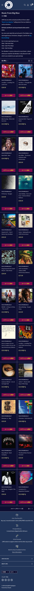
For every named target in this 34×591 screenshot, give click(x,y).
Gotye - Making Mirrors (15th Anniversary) (25, 233)
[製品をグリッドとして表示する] (29, 60)
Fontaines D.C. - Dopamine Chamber (24, 490)
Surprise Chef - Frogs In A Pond (25, 120)
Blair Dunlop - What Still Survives (8, 120)
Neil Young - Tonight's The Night (8, 490)
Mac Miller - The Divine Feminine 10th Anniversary (25, 157)
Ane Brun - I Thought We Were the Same (25, 83)
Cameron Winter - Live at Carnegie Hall (8, 383)
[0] (31, 5)
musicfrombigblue (6, 80)
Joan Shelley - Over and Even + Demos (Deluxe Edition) (25, 196)
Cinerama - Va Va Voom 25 (25, 418)
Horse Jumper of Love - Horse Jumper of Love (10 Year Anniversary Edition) (8, 345)
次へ (29, 508)
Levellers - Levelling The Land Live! (8, 83)
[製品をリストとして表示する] (31, 60)
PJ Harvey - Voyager (7, 194)
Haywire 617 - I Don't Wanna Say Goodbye (7, 233)
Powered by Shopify (6, 587)
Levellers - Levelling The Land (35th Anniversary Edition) (25, 345)
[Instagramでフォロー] (6, 580)
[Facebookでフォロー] (3, 580)
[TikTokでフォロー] (12, 580)
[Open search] (25, 5)
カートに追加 (8, 95)
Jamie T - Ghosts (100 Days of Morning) (24, 383)
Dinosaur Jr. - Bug (6, 418)
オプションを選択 (25, 95)
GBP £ (12, 572)
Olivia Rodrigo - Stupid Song (25, 308)
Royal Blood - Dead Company (7, 454)
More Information (17, 552)
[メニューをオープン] (2, 5)
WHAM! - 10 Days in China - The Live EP (8, 308)
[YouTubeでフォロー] (9, 580)
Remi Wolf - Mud (6, 155)
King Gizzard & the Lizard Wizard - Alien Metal (8, 269)
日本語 (4, 572)
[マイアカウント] (28, 5)
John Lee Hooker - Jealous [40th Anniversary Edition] (24, 270)
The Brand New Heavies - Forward (25, 454)
